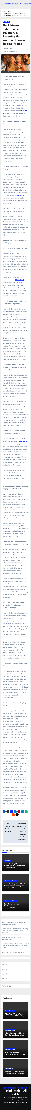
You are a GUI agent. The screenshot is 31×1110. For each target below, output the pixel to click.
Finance (14, 881)
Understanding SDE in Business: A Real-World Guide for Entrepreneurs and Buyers (15, 865)
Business (6, 21)
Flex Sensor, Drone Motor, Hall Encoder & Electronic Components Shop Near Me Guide (15, 946)
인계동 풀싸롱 (22, 441)
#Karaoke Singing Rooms (11, 51)
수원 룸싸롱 (20, 195)
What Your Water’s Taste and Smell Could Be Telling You (14, 1016)
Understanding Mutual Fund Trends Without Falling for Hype (14, 886)
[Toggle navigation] (2, 4)
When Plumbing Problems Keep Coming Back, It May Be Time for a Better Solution (15, 930)
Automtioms (9, 1068)
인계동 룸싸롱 (19, 280)
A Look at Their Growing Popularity (13, 952)
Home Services (10, 1011)
